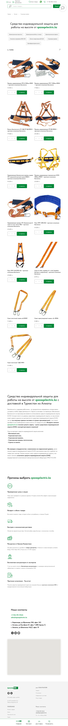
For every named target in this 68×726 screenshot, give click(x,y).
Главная (9, 14)
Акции (8, 712)
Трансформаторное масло (34, 43)
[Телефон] (12, 633)
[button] (30, 2)
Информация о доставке (41, 695)
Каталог (15, 14)
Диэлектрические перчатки (15, 34)
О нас (9, 2)
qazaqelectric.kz (46, 400)
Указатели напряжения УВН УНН (18, 38)
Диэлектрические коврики (52, 34)
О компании (38, 693)
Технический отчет (11, 714)
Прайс (8, 717)
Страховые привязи (25, 14)
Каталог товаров (11, 709)
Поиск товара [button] (34, 2)
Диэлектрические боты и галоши (33, 34)
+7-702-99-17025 (17, 615)
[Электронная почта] (15, 633)
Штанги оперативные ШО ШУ (37, 38)
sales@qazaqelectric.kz (19, 617)
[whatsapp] (18, 633)
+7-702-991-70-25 (40, 711)
